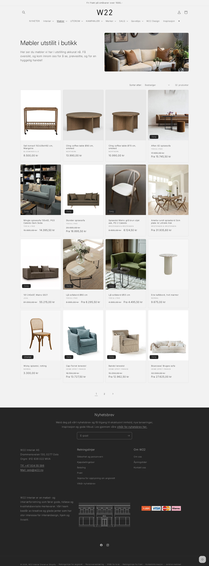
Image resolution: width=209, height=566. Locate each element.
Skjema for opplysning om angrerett (96, 478)
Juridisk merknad (173, 564)
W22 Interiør (33, 564)
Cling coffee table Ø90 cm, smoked (80, 146)
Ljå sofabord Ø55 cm (119, 295)
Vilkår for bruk (113, 564)
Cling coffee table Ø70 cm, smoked (122, 146)
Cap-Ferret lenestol (76, 366)
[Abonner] (128, 435)
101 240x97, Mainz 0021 (36, 295)
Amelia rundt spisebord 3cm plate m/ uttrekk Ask (165, 221)
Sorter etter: (135, 85)
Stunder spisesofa (75, 220)
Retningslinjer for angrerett (70, 564)
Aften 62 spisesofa (161, 145)
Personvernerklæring (95, 564)
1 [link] (96, 393)
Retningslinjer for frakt (133, 564)
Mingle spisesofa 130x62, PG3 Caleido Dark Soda (39, 221)
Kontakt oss (140, 467)
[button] (23, 12)
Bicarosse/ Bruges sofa (163, 366)
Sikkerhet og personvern (90, 456)
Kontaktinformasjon (154, 564)
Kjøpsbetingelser (86, 462)
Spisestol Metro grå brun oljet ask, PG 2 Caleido (124, 221)
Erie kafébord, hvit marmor (165, 295)
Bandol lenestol (117, 366)
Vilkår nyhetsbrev (86, 483)
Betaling (81, 467)
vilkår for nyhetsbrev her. (132, 426)
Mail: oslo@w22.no (31, 469)
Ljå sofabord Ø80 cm (76, 295)
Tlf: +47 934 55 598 (32, 465)
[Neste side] (112, 393)
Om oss (138, 456)
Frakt (79, 472)
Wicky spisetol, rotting (35, 366)
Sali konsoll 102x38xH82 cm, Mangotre (38, 146)
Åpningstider (140, 462)
